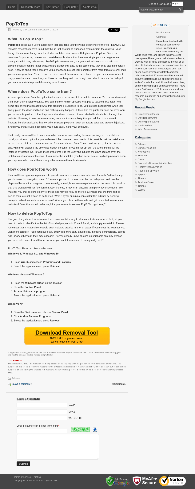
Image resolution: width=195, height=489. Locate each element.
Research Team (30, 6)
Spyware (142, 174)
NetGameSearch (146, 125)
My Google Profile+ (145, 99)
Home (11, 6)
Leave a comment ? (22, 384)
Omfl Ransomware (147, 118)
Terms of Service (22, 477)
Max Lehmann (30, 29)
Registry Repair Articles (150, 167)
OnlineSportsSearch (148, 121)
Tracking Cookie (146, 182)
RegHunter (71, 6)
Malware (142, 155)
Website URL (75, 418)
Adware (16, 378)
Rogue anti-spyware (148, 170)
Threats (142, 178)
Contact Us (90, 6)
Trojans (142, 186)
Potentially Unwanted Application (155, 163)
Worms (141, 189)
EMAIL (72, 411)
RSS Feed (162, 25)
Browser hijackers (147, 148)
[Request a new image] (95, 430)
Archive (38, 477)
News (141, 159)
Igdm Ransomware (147, 129)
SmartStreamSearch (148, 114)
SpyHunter (52, 6)
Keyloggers (144, 151)
